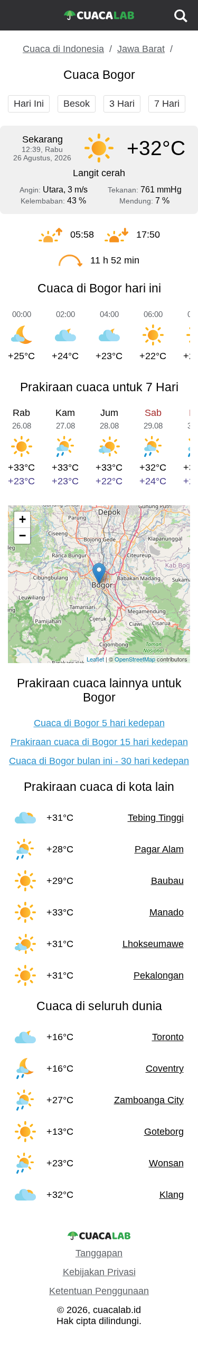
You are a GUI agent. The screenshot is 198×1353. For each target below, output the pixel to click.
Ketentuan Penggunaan (99, 1291)
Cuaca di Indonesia (63, 49)
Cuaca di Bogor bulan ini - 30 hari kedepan (99, 761)
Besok (76, 103)
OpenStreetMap (135, 659)
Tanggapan (99, 1253)
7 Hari (167, 103)
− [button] (22, 535)
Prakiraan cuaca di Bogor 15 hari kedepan (99, 742)
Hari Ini (29, 103)
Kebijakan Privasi (99, 1272)
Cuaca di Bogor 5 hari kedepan (99, 723)
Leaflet (95, 659)
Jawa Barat (141, 49)
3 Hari (122, 103)
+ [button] (22, 519)
